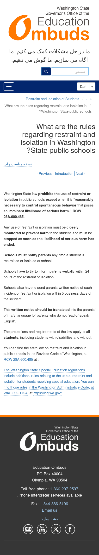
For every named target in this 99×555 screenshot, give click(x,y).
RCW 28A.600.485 (18, 359)
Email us (49, 510)
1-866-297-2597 (64, 489)
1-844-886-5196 (54, 503)
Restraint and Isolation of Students (52, 98)
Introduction (64, 173)
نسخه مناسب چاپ (18, 163)
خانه (89, 98)
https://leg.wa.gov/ (47, 392)
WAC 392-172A (16, 392)
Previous (45, 173)
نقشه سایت (49, 518)
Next (80, 173)
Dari (83, 86)
